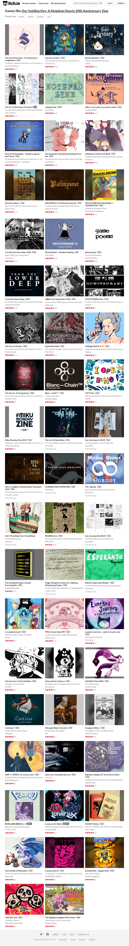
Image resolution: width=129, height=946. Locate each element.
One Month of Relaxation (16, 870)
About (56, 934)
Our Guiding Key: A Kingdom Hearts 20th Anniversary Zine (65, 11)
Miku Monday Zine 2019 (16, 440)
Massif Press (10, 209)
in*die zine (9, 258)
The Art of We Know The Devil (19, 107)
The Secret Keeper (13, 346)
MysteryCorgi (90, 687)
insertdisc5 (49, 162)
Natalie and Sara (91, 733)
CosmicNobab (50, 829)
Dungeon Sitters (92, 728)
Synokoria (89, 159)
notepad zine (51, 107)
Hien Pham (49, 352)
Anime (30, 17)
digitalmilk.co (90, 783)
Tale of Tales (89, 829)
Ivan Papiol (49, 110)
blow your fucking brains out (58, 774)
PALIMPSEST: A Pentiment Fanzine (60, 203)
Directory (63, 939)
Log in (110, 3)
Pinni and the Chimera (55, 681)
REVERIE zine (51, 536)
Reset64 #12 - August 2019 (97, 870)
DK (46, 733)
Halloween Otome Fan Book (97, 154)
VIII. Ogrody (90, 487)
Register (121, 3)
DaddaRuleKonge (12, 588)
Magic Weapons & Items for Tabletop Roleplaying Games (61, 583)
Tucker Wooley (51, 923)
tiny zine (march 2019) (95, 440)
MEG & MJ (49, 541)
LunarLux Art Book (53, 824)
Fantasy (40, 17)
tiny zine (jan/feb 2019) (95, 536)
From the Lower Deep (15, 299)
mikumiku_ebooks (12, 446)
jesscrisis (48, 777)
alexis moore (50, 638)
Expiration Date (52, 346)
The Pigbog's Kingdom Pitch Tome (60, 917)
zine (49, 17)
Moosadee (89, 588)
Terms (73, 939)
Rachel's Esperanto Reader (97, 582)
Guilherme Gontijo (12, 305)
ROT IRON (49, 490)
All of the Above (12, 203)
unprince (8, 541)
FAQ (64, 934)
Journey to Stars (52, 58)
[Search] (100, 3)
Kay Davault (50, 63)
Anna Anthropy (91, 258)
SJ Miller (8, 687)
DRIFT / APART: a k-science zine (19, 774)
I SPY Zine (89, 393)
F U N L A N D (10, 830)
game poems (90, 252)
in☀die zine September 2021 (58, 299)
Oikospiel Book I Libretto (56, 728)
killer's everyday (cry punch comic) (101, 107)
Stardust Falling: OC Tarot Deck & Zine (102, 774)
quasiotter (89, 446)
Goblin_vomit (50, 591)
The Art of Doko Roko (55, 440)
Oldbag (88, 352)
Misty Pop (89, 492)
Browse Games (29, 3)
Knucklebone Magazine (94, 211)
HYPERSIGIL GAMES (53, 876)
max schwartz (10, 113)
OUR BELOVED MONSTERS (57, 487)
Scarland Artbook (12, 66)
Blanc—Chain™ (52, 393)
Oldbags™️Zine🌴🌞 (94, 346)
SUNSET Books (92, 824)
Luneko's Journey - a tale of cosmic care (102, 632)
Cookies (92, 939)
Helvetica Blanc (51, 399)
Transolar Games (11, 495)
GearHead (9, 876)
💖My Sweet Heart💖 (55, 632)
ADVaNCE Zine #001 (94, 681)
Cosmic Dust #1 (52, 870)
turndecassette (91, 110)
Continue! (9, 728)
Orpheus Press (11, 399)
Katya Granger (10, 352)
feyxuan (88, 305)
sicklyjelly (9, 733)
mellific (88, 399)
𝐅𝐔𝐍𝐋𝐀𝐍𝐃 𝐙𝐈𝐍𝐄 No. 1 (15, 824)
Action (21, 17)
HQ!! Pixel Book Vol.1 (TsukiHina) (20, 536)
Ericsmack (49, 446)
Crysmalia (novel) (13, 632)
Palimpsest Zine (51, 209)
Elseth (7, 637)
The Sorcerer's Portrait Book (18, 681)
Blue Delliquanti (11, 780)
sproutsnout (50, 687)
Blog (72, 934)
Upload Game (60, 3)
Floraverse (89, 640)
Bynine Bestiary (92, 58)
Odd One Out (11, 917)
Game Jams (43, 3)
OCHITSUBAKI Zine (94, 299)
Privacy (82, 939)
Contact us (83, 934)
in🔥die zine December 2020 (18, 252)
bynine (87, 63)
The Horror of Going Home (17, 393)
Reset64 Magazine (92, 876)
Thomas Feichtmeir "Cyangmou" (17, 162)
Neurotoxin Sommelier (14, 923)
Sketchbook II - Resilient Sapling (59, 252)
